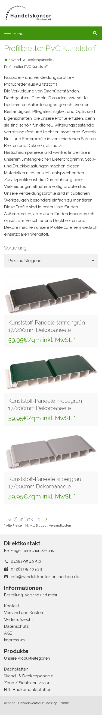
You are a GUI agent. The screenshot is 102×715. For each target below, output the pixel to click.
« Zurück (20, 519)
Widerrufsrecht (18, 619)
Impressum (14, 640)
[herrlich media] (65, 703)
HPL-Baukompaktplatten (27, 689)
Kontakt (11, 605)
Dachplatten (16, 669)
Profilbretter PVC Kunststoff (26, 67)
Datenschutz (16, 626)
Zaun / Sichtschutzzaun (27, 682)
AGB (8, 633)
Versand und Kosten (23, 612)
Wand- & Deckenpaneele (31, 60)
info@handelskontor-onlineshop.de (45, 576)
